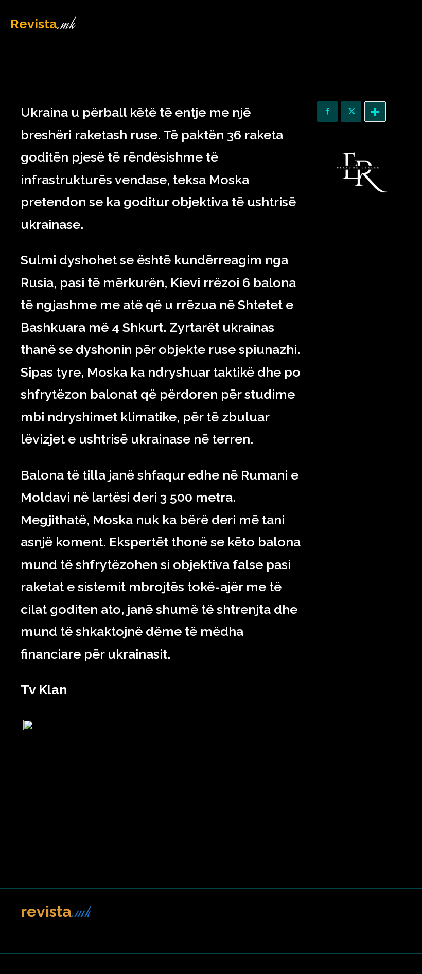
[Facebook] (327, 111)
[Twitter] (351, 111)
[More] (375, 111)
